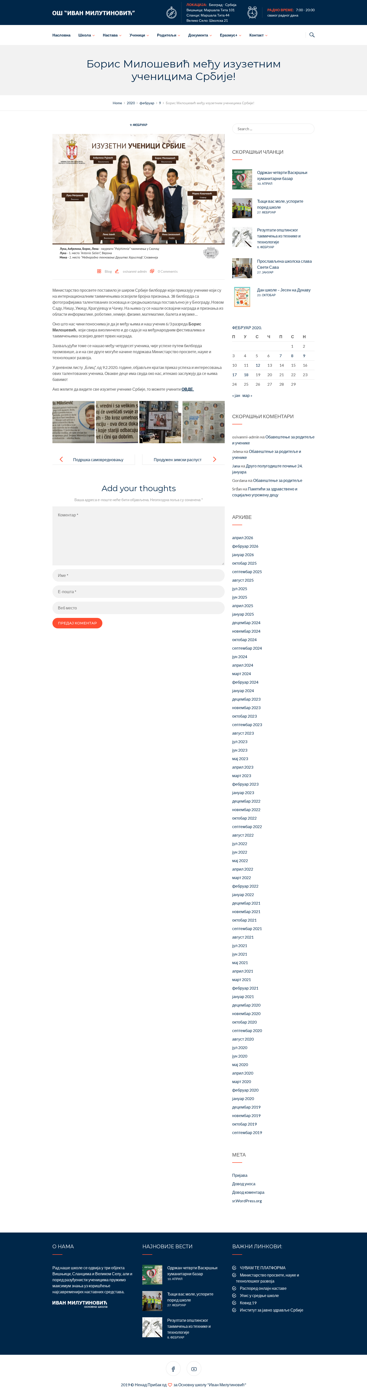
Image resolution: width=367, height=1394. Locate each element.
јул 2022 (239, 843)
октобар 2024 (244, 639)
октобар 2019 (244, 1124)
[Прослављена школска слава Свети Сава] (242, 268)
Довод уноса (243, 1183)
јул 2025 (239, 588)
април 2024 (242, 665)
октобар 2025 (244, 563)
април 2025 (242, 605)
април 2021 (242, 971)
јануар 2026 (243, 554)
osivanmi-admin (135, 271)
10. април (264, 183)
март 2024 (241, 673)
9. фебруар (138, 125)
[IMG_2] (117, 422)
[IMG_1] (73, 422)
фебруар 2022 (245, 886)
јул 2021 (239, 945)
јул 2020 (239, 1047)
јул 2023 (239, 741)
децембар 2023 (246, 699)
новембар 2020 (246, 1013)
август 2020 (243, 1039)
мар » (247, 395)
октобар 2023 (244, 716)
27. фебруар (266, 212)
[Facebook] (173, 1369)
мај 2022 (240, 860)
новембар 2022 (246, 809)
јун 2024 (239, 656)
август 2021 (243, 937)
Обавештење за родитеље (277, 480)
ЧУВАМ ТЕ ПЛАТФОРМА (263, 1267)
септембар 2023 (247, 724)
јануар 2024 (243, 690)
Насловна (61, 35)
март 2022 (241, 877)
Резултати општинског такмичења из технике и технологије (279, 235)
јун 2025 (239, 597)
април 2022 (242, 869)
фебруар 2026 (245, 546)
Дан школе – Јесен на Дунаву (284, 289)
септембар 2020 (247, 1030)
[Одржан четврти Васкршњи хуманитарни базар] (242, 179)
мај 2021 (240, 962)
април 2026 (242, 537)
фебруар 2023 (245, 784)
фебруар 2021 (245, 988)
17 (234, 374)
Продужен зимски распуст (177, 459)
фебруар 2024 (245, 682)
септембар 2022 (247, 826)
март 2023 (241, 775)
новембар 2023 (246, 707)
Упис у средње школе (259, 1295)
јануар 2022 (243, 894)
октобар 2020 (244, 1022)
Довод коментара (248, 1192)
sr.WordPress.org (247, 1200)
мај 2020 (240, 1064)
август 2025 (243, 580)
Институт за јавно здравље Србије (271, 1310)
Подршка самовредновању (98, 459)
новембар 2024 (246, 631)
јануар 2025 (243, 614)
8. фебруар (265, 247)
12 (258, 365)
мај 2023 (240, 758)
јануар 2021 (243, 996)
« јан (236, 395)
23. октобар (266, 295)
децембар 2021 (246, 903)
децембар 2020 (246, 1005)
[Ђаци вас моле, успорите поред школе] (242, 208)
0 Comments (168, 271)
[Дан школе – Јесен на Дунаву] (242, 297)
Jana (236, 465)
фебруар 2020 (245, 1090)
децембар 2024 (246, 622)
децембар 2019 (246, 1107)
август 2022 (243, 835)
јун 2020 (239, 1056)
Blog (108, 271)
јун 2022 (239, 852)
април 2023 (242, 767)
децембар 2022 (246, 801)
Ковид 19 (248, 1302)
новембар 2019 (246, 1115)
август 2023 (243, 733)
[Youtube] (193, 1369)
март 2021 (241, 979)
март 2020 (241, 1081)
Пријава (239, 1175)
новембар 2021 (246, 911)
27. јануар (265, 272)
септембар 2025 (247, 571)
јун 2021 (239, 954)
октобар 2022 (244, 818)
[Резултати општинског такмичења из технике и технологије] (242, 237)
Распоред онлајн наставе (263, 1288)
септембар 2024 (247, 648)
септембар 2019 (247, 1132)
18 (246, 374)
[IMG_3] (160, 422)
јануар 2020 (243, 1098)
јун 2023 (239, 750)
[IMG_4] (204, 422)
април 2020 (242, 1073)
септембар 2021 (247, 928)
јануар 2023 (243, 792)
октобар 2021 (244, 920)
